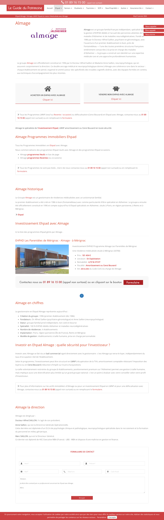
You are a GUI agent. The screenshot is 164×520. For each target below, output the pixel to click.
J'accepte (112, 517)
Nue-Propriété (111, 8)
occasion (67, 114)
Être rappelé (150, 30)
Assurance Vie (136, 8)
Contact (149, 8)
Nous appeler (150, 26)
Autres (124, 8)
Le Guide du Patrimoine (25, 8)
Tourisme (90, 8)
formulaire (67, 118)
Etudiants (78, 8)
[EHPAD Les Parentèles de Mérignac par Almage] (42, 259)
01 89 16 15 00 (75, 2)
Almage (30, 63)
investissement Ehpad (48, 128)
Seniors (67, 8)
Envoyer (82, 498)
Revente (57, 114)
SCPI (100, 8)
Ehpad (58, 8)
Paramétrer (101, 517)
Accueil (50, 8)
